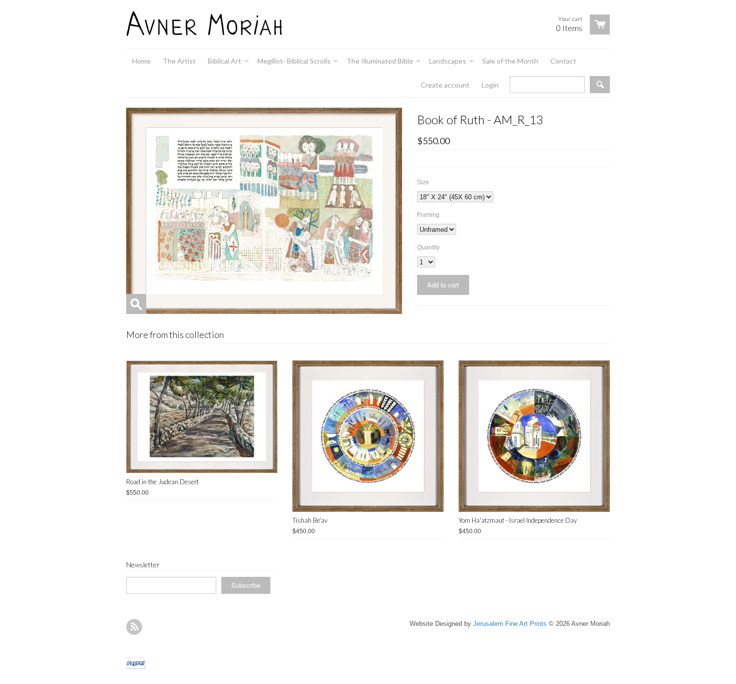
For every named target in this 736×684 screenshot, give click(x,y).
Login (490, 85)
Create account (445, 85)
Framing (428, 214)
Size (423, 182)
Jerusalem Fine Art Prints (510, 623)
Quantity (428, 247)
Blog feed (134, 627)
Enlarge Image (136, 304)
